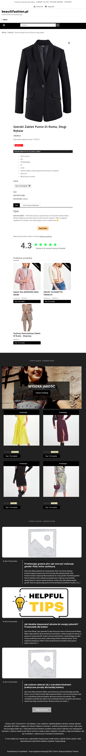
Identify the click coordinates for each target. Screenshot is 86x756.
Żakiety (10, 32)
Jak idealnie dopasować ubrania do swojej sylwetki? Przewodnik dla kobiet (51, 626)
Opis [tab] (16, 205)
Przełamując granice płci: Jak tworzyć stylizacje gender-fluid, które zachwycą (49, 565)
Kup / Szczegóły (21, 186)
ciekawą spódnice (45, 236)
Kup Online (43, 228)
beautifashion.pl (15, 11)
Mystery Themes (72, 751)
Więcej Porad (42, 710)
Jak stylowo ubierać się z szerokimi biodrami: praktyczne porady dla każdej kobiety (47, 686)
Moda (4, 32)
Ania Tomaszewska (11, 561)
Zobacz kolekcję (41, 393)
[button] (69, 43)
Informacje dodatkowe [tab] (31, 205)
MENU (5, 20)
